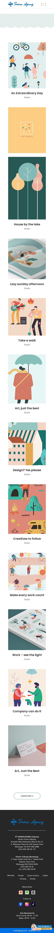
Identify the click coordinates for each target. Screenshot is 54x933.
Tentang (23, 879)
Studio (27, 97)
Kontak (32, 879)
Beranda (10, 875)
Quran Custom (33, 876)
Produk (21, 876)
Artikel (45, 876)
